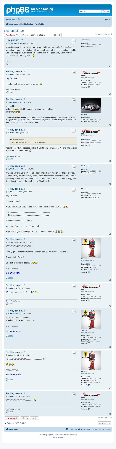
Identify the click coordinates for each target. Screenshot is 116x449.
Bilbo (83, 75)
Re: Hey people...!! (15, 71)
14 (87, 192)
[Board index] (18, 10)
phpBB (50, 435)
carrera (84, 114)
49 (87, 43)
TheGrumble (85, 40)
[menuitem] (20, 19)
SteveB (84, 259)
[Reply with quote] (74, 41)
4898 (88, 81)
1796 (88, 117)
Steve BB (84, 189)
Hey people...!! (14, 30)
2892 (88, 264)
